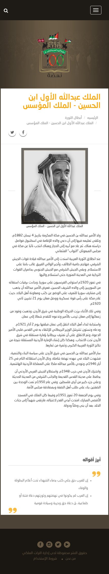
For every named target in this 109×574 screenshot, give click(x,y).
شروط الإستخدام (45, 558)
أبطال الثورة (73, 118)
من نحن (70, 558)
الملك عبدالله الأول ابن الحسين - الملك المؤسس (60, 123)
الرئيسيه (92, 118)
